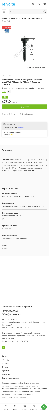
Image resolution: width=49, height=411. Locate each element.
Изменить (21, 127)
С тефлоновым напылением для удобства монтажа (23, 88)
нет (9, 91)
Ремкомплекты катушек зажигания (25, 18)
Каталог (5, 356)
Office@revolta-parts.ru (13, 314)
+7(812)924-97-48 (10, 311)
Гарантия (5, 371)
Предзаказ (24, 107)
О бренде (6, 360)
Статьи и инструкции (10, 378)
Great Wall (6, 21)
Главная (5, 18)
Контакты (6, 374)
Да (4, 91)
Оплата (5, 367)
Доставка (5, 363)
